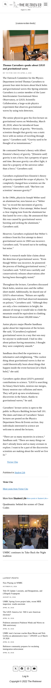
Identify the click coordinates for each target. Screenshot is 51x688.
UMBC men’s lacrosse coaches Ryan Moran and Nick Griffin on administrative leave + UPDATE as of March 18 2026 (25, 636)
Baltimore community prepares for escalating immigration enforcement (21, 647)
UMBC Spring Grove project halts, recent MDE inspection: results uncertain (22, 602)
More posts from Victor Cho (15, 489)
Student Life (20, 472)
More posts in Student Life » (37, 498)
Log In (25, 676)
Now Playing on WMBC (13, 583)
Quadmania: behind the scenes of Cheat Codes (23, 506)
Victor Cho (12, 462)
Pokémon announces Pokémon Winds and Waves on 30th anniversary (23, 624)
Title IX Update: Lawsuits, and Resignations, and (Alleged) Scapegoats (22, 592)
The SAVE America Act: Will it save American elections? (21, 613)
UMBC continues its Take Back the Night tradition (24, 554)
